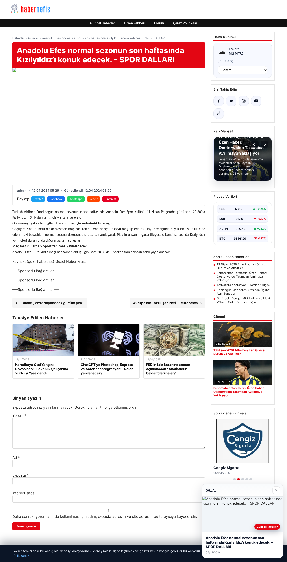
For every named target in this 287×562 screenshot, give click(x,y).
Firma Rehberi (134, 23)
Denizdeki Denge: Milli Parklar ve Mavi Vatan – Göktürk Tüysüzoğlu (243, 300)
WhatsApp (76, 199)
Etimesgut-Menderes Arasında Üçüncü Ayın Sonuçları (244, 291)
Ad (16, 457)
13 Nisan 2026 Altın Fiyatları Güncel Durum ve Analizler (241, 266)
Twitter (38, 199)
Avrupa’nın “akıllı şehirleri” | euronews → (167, 303)
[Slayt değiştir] (234, 479)
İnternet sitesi (23, 493)
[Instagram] (244, 101)
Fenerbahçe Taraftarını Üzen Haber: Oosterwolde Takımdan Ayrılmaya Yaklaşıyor (242, 276)
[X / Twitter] (231, 101)
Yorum (19, 415)
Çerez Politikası (185, 23)
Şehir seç (226, 61)
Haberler (18, 38)
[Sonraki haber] (264, 144)
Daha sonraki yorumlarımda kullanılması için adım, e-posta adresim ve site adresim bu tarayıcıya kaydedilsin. (104, 516)
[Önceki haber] (255, 144)
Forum (159, 23)
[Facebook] (218, 101)
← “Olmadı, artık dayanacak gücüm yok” (49, 303)
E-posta (20, 475)
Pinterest (110, 199)
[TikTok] (218, 113)
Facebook (56, 199)
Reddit (93, 199)
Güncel (33, 38)
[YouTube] (256, 101)
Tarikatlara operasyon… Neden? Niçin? (243, 285)
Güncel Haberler (102, 23)
